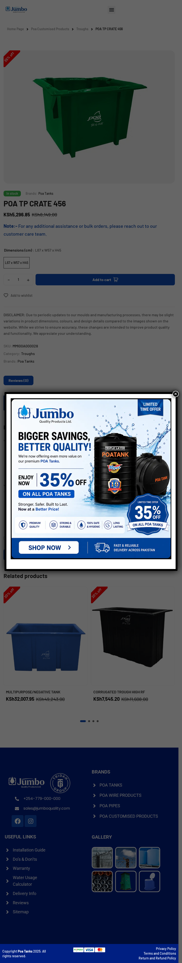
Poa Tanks (25, 951)
